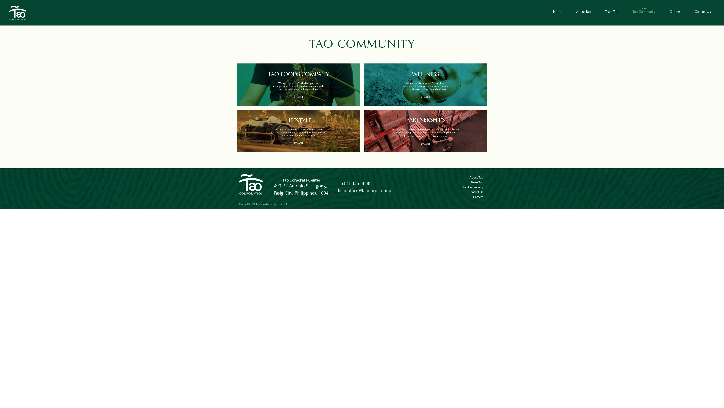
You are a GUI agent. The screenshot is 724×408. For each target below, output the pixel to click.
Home (557, 12)
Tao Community (644, 12)
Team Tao (611, 12)
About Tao (583, 12)
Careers (675, 12)
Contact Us (703, 12)
